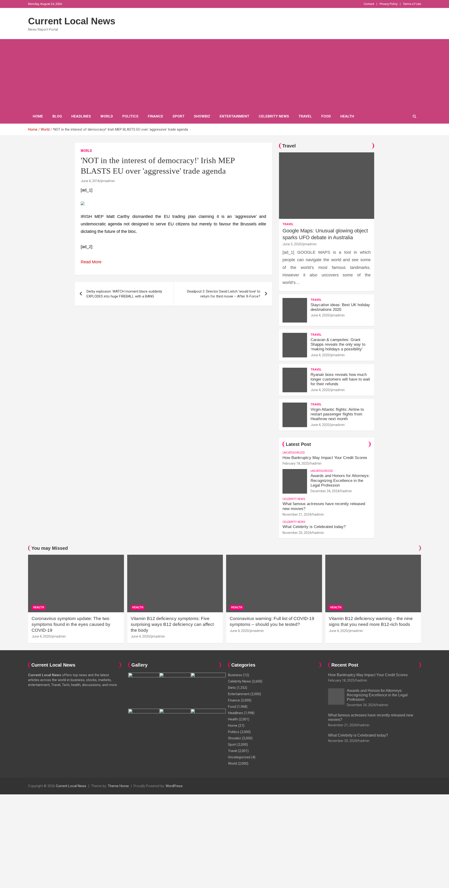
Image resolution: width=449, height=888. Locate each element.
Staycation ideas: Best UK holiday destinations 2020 (340, 307)
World (106, 116)
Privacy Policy (389, 4)
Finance (155, 116)
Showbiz (202, 116)
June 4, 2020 (320, 315)
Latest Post (298, 444)
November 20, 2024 (296, 533)
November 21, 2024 (296, 514)
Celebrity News (274, 116)
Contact (369, 4)
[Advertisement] (224, 74)
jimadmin (108, 181)
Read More (91, 262)
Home (38, 116)
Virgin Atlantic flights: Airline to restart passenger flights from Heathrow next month (337, 414)
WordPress (174, 786)
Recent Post (344, 665)
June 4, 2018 (90, 181)
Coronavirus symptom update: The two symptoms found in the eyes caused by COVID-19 (71, 624)
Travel (305, 116)
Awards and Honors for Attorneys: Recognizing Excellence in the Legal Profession (340, 480)
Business (235, 675)
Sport (179, 116)
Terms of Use (412, 4)
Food (326, 116)
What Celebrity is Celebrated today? (314, 527)
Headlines (81, 116)
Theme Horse (118, 786)
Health (347, 116)
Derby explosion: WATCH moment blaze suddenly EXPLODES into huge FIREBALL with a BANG (124, 293)
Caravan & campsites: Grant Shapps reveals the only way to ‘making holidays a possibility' (338, 345)
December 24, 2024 (325, 491)
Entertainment (234, 116)
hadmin (316, 463)
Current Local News (71, 21)
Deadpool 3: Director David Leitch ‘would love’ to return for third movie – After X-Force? (223, 293)
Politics (130, 116)
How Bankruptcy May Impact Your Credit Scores (325, 457)
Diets (232, 688)
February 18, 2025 (295, 463)
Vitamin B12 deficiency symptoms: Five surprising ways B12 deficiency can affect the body (172, 624)
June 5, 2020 (291, 244)
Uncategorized (293, 452)
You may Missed (49, 548)
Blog (57, 116)
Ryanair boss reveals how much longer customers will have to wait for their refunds (340, 379)
